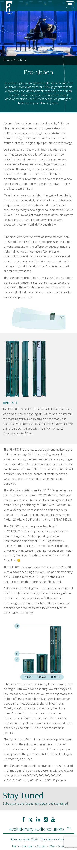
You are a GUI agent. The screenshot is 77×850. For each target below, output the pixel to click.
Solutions (28, 846)
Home (6, 60)
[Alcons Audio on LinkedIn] (38, 819)
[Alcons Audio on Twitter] (30, 819)
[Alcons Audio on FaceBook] (23, 819)
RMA (52, 846)
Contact (42, 846)
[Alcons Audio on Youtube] (53, 819)
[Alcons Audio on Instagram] (46, 819)
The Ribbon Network (53, 839)
